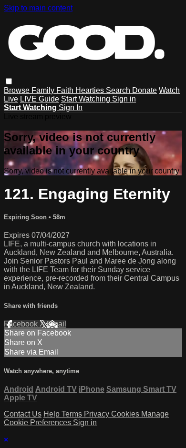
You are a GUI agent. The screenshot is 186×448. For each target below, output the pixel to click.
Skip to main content (38, 8)
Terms (73, 414)
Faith (65, 90)
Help (52, 414)
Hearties (90, 90)
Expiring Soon (26, 217)
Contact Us (22, 414)
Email (56, 324)
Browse (17, 90)
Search (119, 90)
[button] (9, 81)
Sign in (124, 99)
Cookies (126, 414)
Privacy (97, 414)
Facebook (22, 324)
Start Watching (86, 99)
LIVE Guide (39, 99)
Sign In (71, 107)
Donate (144, 90)
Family (43, 90)
